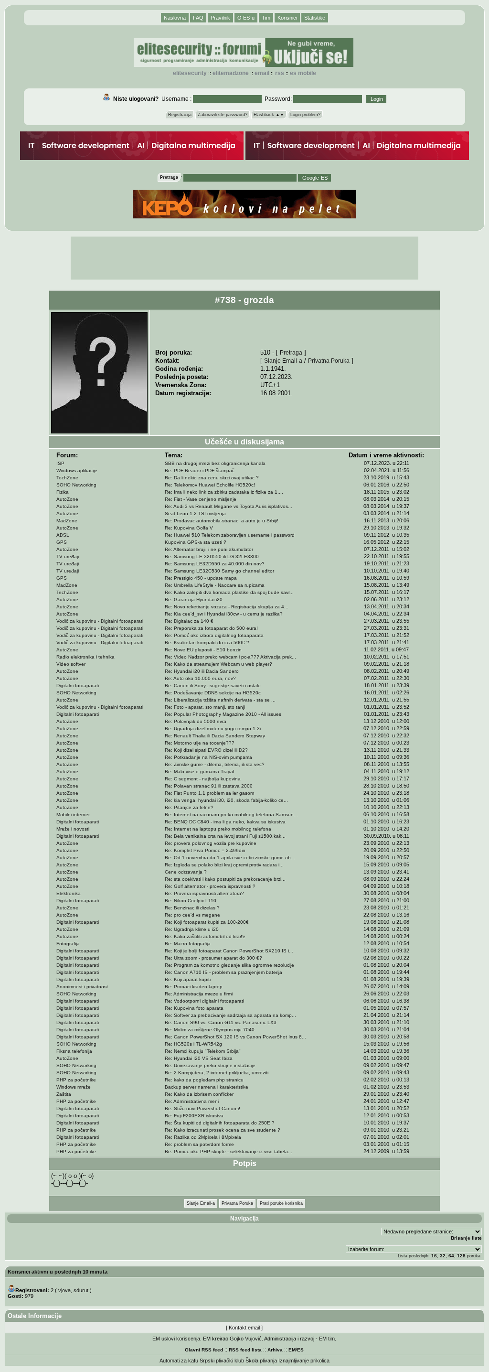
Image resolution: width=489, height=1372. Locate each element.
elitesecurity (190, 73)
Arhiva (275, 1349)
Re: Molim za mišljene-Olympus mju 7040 (210, 1029)
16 (434, 1255)
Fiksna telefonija (74, 1051)
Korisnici (287, 18)
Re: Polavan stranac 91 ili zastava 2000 (209, 786)
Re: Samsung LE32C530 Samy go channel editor (219, 570)
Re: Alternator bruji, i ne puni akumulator (209, 549)
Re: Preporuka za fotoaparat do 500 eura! (211, 628)
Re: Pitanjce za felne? (189, 807)
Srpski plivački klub (222, 1360)
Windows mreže (73, 1087)
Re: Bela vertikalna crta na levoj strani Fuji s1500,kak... (225, 836)
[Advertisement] (244, 258)
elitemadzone (231, 73)
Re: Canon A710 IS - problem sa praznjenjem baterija (223, 972)
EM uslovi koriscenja (176, 1338)
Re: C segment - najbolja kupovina (203, 778)
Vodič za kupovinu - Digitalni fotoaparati (99, 621)
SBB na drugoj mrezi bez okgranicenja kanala (215, 463)
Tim (266, 18)
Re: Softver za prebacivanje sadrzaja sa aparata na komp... (230, 1015)
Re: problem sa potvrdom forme (199, 1144)
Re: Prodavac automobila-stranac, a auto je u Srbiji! (221, 520)
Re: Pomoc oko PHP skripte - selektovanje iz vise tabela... (228, 1151)
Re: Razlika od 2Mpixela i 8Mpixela (203, 1137)
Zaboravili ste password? (222, 114)
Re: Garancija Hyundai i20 (194, 599)
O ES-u (246, 18)
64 (451, 1255)
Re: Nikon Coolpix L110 (190, 900)
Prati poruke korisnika (281, 1203)
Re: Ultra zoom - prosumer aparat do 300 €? (213, 958)
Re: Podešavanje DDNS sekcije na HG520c (213, 692)
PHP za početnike (76, 1079)
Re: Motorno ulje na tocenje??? (199, 742)
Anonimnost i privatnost (82, 986)
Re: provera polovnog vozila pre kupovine (210, 843)
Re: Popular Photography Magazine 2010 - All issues (223, 714)
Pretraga (291, 352)
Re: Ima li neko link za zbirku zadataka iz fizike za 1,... (224, 492)
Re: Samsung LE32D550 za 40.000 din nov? (215, 563)
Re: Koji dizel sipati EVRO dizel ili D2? (206, 750)
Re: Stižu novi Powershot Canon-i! (202, 1108)
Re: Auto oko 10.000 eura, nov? (200, 678)
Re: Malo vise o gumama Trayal (199, 771)
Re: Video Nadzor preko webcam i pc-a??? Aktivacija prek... (230, 656)
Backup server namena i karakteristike (206, 1087)
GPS (61, 542)
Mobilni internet (73, 814)
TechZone (67, 477)
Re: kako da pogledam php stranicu (204, 1079)
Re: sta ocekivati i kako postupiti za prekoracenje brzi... (225, 879)
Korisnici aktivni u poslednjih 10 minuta (57, 1272)
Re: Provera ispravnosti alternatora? (204, 893)
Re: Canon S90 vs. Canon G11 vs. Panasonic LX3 (220, 1022)
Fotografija (68, 943)
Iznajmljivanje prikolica (304, 1360)
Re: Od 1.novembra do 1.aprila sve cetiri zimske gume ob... (230, 857)
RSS (279, 73)
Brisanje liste (466, 1238)
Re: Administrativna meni (192, 1101)
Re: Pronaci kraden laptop (194, 986)
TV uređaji (67, 556)
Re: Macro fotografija (188, 943)
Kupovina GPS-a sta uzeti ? (195, 542)
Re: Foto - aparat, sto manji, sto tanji (205, 707)
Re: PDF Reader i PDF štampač (199, 470)
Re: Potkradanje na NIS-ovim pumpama (208, 757)
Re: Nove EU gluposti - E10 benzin (203, 649)
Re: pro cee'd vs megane (192, 915)
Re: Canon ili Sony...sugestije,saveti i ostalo (213, 685)
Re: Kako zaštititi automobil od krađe (205, 936)
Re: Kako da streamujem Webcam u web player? (218, 664)
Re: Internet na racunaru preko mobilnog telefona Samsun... (231, 814)
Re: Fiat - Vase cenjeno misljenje (200, 499)
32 (443, 1255)
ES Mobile (303, 73)
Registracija (179, 114)
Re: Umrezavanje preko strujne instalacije (210, 1065)
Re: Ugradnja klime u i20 (192, 929)
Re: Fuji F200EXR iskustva (194, 1115)
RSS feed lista (245, 1349)
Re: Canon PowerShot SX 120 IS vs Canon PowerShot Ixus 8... (235, 1036)
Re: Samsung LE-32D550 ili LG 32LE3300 (212, 556)
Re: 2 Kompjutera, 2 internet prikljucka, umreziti (216, 1072)
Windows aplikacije (76, 470)
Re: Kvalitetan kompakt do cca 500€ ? (207, 642)
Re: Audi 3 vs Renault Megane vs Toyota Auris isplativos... (228, 506)
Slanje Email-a (283, 360)
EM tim (327, 1338)
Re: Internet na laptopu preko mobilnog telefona (218, 829)
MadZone (66, 520)
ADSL (62, 535)
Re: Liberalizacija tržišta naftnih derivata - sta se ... (220, 699)
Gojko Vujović (246, 1338)
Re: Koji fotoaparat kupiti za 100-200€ (207, 922)
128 (461, 1255)
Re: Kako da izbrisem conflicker (199, 1094)
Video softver (70, 664)
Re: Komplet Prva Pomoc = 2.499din (205, 850)
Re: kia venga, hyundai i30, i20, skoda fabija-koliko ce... (226, 800)
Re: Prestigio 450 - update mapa (201, 578)
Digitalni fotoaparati (77, 685)
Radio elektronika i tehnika (85, 656)
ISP (60, 463)
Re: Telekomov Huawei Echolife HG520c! (210, 484)
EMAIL (262, 73)
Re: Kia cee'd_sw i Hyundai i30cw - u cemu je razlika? (224, 613)
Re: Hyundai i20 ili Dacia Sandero (202, 671)
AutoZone (67, 499)
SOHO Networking (76, 484)
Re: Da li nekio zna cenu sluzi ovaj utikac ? (212, 477)
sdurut (81, 1290)
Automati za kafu (178, 1360)
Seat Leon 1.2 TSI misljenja (195, 513)
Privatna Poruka (329, 360)
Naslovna (175, 18)
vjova (64, 1290)
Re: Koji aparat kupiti (188, 979)
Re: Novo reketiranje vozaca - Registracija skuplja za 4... (226, 606)
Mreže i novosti (72, 829)
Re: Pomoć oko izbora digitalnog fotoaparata (214, 635)
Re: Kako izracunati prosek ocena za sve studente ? (222, 1130)
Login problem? (305, 114)
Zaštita (63, 1094)
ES (300, 1349)
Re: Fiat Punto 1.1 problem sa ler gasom (209, 793)
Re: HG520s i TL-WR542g (193, 1044)
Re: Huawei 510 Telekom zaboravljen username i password (230, 535)
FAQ (198, 18)
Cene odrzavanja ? (186, 872)
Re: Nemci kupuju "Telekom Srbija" (203, 1051)
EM (292, 1349)
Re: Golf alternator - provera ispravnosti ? (210, 886)
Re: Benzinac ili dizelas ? (192, 907)
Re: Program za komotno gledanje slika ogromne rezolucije (229, 965)
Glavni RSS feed (204, 1349)
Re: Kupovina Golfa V (189, 527)
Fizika (62, 492)
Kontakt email (244, 1327)
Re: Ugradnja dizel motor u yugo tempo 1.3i (213, 728)
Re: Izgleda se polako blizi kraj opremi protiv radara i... (224, 864)
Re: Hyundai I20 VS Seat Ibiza (199, 1058)
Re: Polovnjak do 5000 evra (195, 721)
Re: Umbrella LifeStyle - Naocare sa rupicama (215, 585)
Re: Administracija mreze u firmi (199, 993)
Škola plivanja (261, 1360)
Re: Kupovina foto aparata (194, 1008)
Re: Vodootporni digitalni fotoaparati (204, 1001)
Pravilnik (220, 18)
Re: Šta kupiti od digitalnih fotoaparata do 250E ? (220, 1122)
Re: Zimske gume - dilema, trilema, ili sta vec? (215, 764)
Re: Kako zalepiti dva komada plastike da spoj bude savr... (229, 592)
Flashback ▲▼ (269, 114)
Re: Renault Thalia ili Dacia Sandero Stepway (215, 735)
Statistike (314, 18)
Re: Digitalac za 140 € (189, 621)
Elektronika (68, 893)
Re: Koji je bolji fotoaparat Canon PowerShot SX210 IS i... (229, 950)
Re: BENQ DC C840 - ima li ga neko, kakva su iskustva (225, 821)
